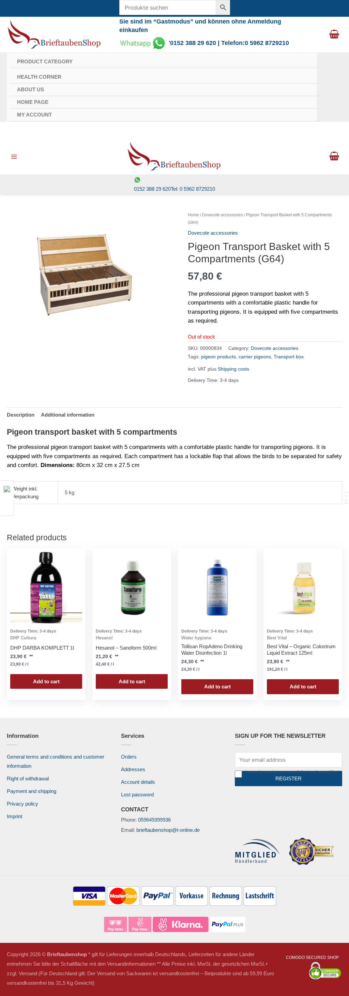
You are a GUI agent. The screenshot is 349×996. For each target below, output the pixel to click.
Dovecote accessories (222, 215)
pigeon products (218, 356)
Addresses (133, 769)
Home (193, 215)
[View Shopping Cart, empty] (334, 35)
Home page (32, 102)
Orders (129, 757)
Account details (138, 782)
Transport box (289, 356)
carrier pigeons (255, 356)
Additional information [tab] (67, 415)
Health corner (39, 77)
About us (30, 89)
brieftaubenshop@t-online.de (168, 830)
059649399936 (154, 820)
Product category (45, 61)
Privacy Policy (258, 777)
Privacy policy (22, 804)
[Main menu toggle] (14, 157)
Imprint (14, 816)
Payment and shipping (31, 791)
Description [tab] (20, 415)
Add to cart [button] (46, 681)
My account (34, 115)
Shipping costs (233, 369)
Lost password (137, 794)
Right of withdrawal (28, 778)
